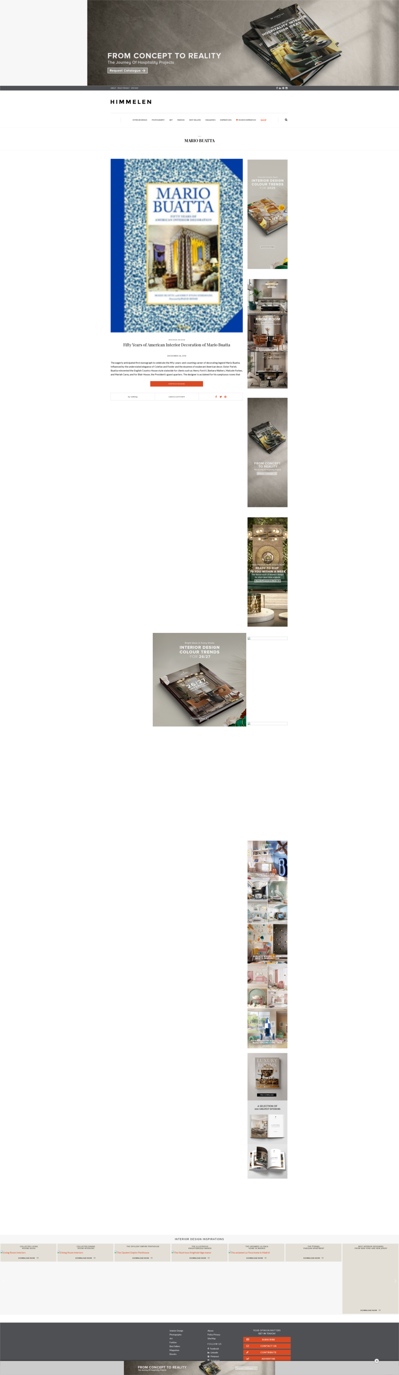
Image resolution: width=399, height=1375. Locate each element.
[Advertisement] (93, 1210)
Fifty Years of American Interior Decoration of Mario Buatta (176, 344)
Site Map (212, 1338)
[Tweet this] (220, 396)
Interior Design (140, 120)
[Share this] (216, 396)
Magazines (210, 120)
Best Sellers (195, 120)
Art (171, 120)
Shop (263, 120)
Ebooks (173, 1354)
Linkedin (214, 1352)
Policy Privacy (214, 1334)
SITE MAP (134, 88)
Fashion (181, 120)
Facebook (214, 1348)
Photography (158, 120)
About (113, 88)
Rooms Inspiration (247, 120)
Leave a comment (177, 396)
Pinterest (214, 1356)
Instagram (215, 1360)
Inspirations (225, 120)
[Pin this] (225, 396)
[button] (395, 1281)
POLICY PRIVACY (124, 88)
